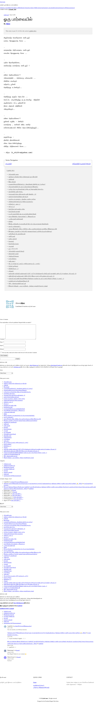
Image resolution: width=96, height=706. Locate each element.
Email (1, 345)
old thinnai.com (17, 367)
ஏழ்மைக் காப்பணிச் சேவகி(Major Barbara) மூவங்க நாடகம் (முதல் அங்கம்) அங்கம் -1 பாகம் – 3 (36, 278)
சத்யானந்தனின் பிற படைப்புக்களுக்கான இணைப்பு (23, 186)
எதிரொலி (11, 179)
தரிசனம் (11, 271)
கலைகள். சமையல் (48, 7)
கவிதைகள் (54, 7)
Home (34, 682)
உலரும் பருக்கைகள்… (15, 226)
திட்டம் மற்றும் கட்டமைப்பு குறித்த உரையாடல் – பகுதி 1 (24, 263)
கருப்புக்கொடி (12, 258)
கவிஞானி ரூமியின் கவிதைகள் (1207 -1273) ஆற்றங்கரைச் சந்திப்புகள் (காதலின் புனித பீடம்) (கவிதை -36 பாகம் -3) (42, 273)
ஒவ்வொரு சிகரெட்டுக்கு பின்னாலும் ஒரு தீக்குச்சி (23, 177)
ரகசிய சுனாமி (13, 239)
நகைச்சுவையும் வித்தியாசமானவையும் (66, 7)
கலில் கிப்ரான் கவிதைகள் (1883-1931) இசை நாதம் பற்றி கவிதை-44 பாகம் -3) (31, 276)
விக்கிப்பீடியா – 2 (13, 268)
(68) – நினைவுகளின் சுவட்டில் (17, 283)
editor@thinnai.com (34, 365)
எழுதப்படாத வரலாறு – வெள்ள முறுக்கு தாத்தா (22, 199)
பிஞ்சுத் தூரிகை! (13, 266)
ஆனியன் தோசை (14, 256)
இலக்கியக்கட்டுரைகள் (24, 7)
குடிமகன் (8, 164)
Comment (2, 339)
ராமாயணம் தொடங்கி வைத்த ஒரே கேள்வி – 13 (22, 194)
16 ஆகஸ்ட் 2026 (12, 9)
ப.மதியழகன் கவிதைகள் (16, 219)
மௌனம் (11, 241)
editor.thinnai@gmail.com (56, 365)
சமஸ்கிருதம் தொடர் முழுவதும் (7, 608)
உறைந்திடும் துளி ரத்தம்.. (16, 191)
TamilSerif (19, 605)
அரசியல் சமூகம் (3, 7)
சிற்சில (11, 221)
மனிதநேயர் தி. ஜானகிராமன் (17, 234)
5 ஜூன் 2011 (32, 31)
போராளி (14, 490)
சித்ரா (8, 24)
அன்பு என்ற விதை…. (17, 493)
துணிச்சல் (31, 488)
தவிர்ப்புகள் (12, 236)
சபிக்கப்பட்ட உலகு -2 (14, 204)
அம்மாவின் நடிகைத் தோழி (81, 164)
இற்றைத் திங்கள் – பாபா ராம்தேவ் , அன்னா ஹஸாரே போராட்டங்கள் (28, 286)
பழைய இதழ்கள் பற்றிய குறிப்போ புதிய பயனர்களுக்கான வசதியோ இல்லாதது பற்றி (33, 229)
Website (1, 349)
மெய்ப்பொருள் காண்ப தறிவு (17, 209)
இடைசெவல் (12, 182)
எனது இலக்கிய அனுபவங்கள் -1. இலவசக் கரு (22, 216)
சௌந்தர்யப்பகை (14, 244)
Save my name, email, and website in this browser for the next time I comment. (19, 352)
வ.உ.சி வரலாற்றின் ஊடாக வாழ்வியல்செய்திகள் (22, 214)
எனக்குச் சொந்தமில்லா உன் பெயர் (18, 196)
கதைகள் (42, 7)
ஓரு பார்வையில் (7, 432)
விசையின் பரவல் (13, 253)
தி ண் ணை (2, 2)
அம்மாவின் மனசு (14, 174)
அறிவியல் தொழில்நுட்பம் (13, 7)
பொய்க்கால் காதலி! (14, 211)
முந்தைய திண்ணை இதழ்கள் (41, 687)
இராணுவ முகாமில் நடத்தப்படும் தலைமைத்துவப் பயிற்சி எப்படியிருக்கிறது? (30, 231)
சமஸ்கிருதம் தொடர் (38, 685)
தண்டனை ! (12, 261)
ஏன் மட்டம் (12, 206)
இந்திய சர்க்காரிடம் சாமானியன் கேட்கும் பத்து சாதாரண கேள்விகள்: (29, 224)
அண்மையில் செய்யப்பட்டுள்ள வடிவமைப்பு (21, 201)
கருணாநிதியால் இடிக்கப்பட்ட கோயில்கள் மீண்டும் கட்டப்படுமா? (27, 184)
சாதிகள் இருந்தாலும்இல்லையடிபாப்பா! (19, 482)
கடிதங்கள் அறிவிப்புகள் (34, 7)
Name (1, 342)
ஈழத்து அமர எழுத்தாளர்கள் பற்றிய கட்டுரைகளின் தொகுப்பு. (26, 189)
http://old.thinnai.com (19, 603)
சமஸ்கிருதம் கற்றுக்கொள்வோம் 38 (19, 281)
